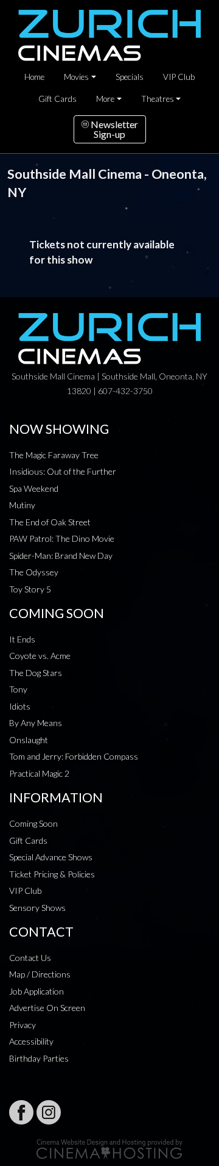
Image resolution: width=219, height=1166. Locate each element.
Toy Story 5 (30, 589)
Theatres (157, 99)
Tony (18, 689)
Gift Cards (57, 99)
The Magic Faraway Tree (54, 455)
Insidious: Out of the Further (62, 471)
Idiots (19, 706)
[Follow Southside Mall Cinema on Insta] (48, 1112)
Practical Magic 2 (39, 773)
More (105, 99)
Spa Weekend (33, 488)
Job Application (36, 991)
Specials (130, 77)
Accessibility (31, 1041)
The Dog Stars (35, 673)
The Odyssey (33, 572)
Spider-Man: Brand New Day (61, 555)
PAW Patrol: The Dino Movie (61, 538)
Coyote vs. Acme (40, 655)
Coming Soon (33, 823)
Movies (76, 77)
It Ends (22, 639)
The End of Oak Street (50, 522)
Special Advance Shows (50, 857)
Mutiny (22, 505)
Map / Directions (40, 974)
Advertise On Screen (47, 1007)
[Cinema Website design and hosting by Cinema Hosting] (109, 1148)
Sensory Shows (37, 907)
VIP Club (179, 77)
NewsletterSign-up (113, 129)
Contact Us (30, 957)
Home (34, 77)
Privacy (22, 1025)
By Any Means (35, 723)
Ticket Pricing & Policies (52, 874)
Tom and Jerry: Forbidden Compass (73, 756)
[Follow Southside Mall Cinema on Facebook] (21, 1112)
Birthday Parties (39, 1058)
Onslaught (28, 740)
